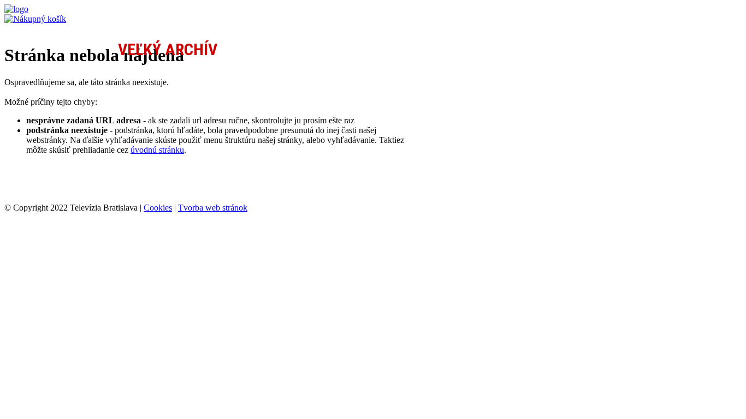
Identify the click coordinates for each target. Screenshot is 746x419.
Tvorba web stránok (212, 207)
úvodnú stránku (157, 149)
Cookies (158, 207)
